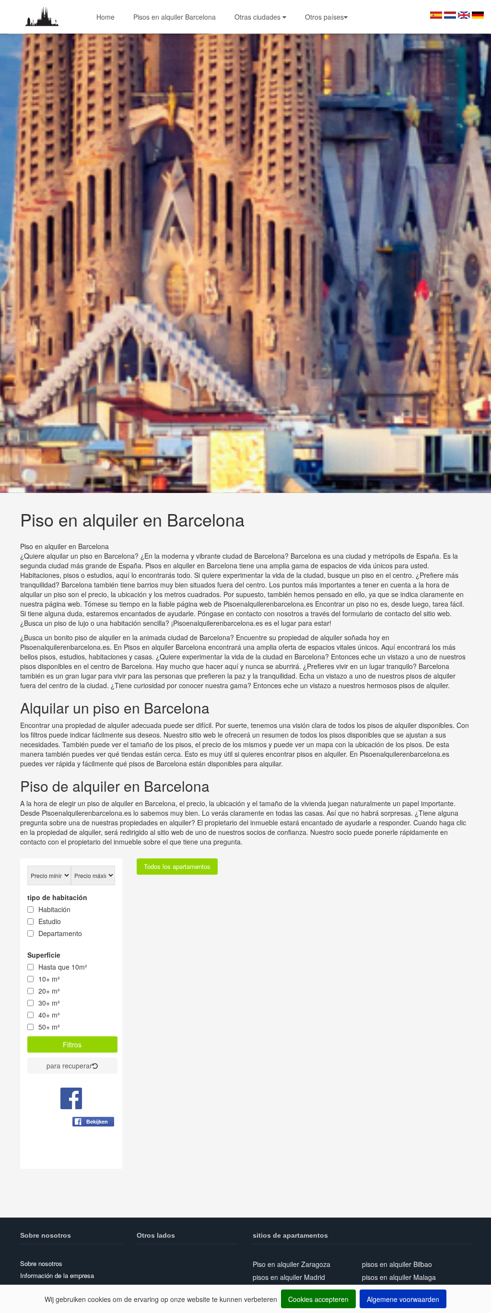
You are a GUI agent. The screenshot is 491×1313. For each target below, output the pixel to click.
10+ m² (49, 979)
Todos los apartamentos (177, 866)
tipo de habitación (57, 897)
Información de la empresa (57, 1275)
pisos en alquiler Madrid (289, 1277)
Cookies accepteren (318, 1299)
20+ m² (49, 991)
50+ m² (49, 1027)
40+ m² (49, 1015)
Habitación (54, 909)
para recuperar (69, 1065)
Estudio (49, 921)
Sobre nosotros (41, 1263)
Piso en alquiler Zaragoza (291, 1264)
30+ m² (49, 1003)
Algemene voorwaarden (403, 1299)
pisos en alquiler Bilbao (397, 1264)
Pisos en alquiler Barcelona (174, 17)
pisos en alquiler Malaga (399, 1277)
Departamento (60, 933)
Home (105, 17)
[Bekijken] (93, 1145)
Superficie (43, 955)
